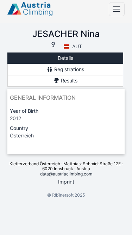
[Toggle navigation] (117, 9)
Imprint (66, 182)
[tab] (65, 58)
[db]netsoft (63, 195)
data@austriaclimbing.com (66, 174)
